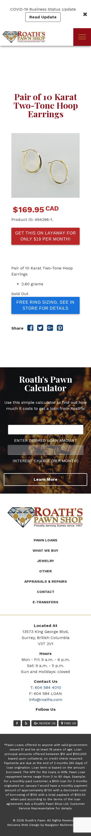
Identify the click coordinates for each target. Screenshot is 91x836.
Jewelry (45, 561)
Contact (45, 592)
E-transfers (45, 602)
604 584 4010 (48, 687)
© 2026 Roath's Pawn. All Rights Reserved (45, 820)
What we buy (45, 550)
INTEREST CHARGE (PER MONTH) (45, 460)
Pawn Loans (45, 540)
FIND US (70, 723)
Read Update (43, 17)
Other (45, 571)
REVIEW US (47, 723)
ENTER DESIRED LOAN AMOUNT (45, 440)
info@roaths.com (45, 699)
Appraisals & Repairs (45, 581)
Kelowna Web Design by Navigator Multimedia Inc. (45, 825)
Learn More (45, 479)
